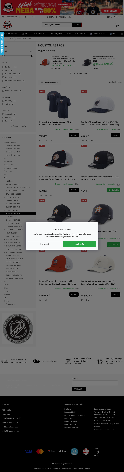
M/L (87, 141)
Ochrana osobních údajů (102, 409)
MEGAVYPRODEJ (12, 74)
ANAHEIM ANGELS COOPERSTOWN (18, 187)
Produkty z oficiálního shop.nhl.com (106, 424)
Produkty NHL (8, 165)
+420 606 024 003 (10, 422)
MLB (5, 178)
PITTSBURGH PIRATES (14, 252)
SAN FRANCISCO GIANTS (14, 259)
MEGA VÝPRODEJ (10, 142)
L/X (92, 141)
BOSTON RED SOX (12, 197)
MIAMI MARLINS (11, 233)
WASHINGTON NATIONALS (15, 278)
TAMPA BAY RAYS (12, 269)
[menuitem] (9, 34)
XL (47, 141)
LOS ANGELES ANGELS (14, 226)
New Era (9, 117)
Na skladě (10, 67)
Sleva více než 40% (13, 152)
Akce (8, 70)
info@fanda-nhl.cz (10, 431)
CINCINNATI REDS (12, 200)
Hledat (77, 25)
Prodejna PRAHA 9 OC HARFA (74, 415)
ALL (5, 298)
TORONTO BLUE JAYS (14, 275)
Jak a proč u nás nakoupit (103, 420)
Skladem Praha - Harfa (14, 80)
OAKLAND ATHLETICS (13, 246)
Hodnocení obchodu (71, 424)
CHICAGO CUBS (11, 217)
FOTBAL (6, 285)
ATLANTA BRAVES (12, 184)
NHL (5, 158)
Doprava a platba (70, 421)
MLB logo (9, 181)
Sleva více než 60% (13, 148)
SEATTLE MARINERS (13, 262)
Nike (8, 121)
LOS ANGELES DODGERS (14, 230)
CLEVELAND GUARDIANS (14, 204)
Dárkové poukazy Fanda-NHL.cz (105, 417)
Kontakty (50, 17)
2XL (51, 141)
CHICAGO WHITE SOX (13, 220)
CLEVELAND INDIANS (13, 207)
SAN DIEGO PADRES (13, 255)
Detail (74, 135)
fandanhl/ (6, 409)
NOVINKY (7, 294)
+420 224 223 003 (10, 426)
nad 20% (9, 77)
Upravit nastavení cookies (81, 468)
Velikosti (97, 427)
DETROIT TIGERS (12, 210)
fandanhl (6, 414)
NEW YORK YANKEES (13, 243)
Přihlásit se (79, 389)
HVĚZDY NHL (8, 161)
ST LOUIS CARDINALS (13, 265)
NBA (5, 281)
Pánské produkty (13, 91)
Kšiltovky (10, 101)
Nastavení (44, 244)
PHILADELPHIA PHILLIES (14, 249)
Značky (6, 301)
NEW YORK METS (12, 239)
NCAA (6, 288)
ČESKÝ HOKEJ (8, 171)
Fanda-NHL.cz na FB (11, 418)
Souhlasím (79, 244)
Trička (9, 104)
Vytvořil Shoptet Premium (63, 464)
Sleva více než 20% (13, 155)
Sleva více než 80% (13, 145)
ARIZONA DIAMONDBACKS (15, 191)
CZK (108, 17)
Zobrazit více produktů (78, 73)
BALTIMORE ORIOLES (13, 194)
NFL (5, 174)
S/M (82, 141)
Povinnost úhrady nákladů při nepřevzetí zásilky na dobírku (104, 413)
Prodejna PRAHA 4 (65, 17)
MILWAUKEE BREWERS (13, 236)
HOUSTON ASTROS (13, 213)
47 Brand (10, 114)
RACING (6, 291)
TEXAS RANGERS (12, 272)
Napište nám (68, 418)
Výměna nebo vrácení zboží (104, 430)
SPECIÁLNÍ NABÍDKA (10, 168)
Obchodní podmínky (71, 427)
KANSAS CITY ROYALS (14, 223)
